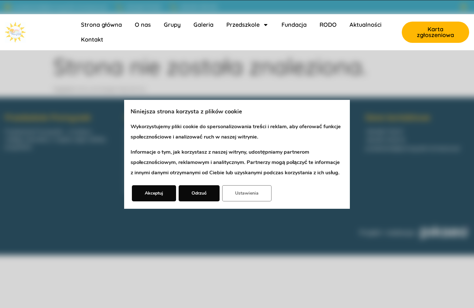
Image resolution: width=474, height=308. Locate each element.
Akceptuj (154, 193)
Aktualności (365, 24)
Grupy (172, 24)
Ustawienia (247, 193)
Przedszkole (243, 24)
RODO (328, 24)
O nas (143, 24)
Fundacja (294, 24)
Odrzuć (199, 193)
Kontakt (92, 39)
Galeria (203, 24)
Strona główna (101, 24)
